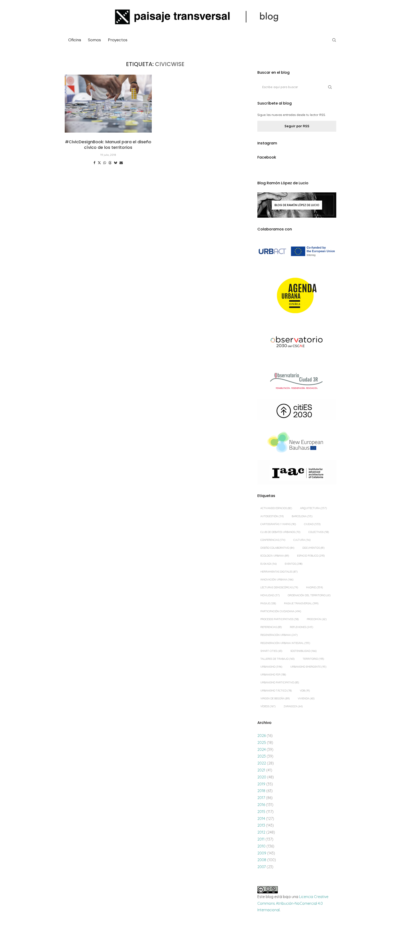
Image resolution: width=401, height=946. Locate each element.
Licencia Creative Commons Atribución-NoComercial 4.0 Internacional (292, 903)
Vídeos (267, 706)
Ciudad (312, 524)
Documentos (313, 547)
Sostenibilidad (303, 651)
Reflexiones (301, 627)
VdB (305, 690)
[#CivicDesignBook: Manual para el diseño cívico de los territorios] (108, 104)
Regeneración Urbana (279, 635)
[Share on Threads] (110, 163)
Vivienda (306, 698)
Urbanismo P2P (273, 674)
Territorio (313, 658)
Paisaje (268, 603)
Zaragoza (293, 706)
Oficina (74, 40)
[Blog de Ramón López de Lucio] (296, 204)
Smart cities (271, 651)
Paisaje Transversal (301, 603)
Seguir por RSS (297, 126)
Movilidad (270, 595)
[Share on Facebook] (94, 163)
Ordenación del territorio (309, 595)
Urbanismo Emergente (308, 666)
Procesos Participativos (279, 619)
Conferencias (272, 539)
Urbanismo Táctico (276, 690)
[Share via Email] (121, 163)
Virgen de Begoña (275, 698)
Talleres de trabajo (277, 658)
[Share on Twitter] (99, 163)
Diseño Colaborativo (277, 547)
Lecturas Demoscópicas (279, 587)
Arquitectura (313, 508)
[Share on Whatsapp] (104, 163)
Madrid (314, 587)
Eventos (293, 563)
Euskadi (268, 563)
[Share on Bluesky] (115, 163)
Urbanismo (271, 666)
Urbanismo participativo (279, 682)
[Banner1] (296, 251)
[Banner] (296, 342)
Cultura (301, 539)
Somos (94, 40)
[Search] (334, 40)
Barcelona (302, 516)
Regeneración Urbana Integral (285, 643)
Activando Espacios (276, 508)
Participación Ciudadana (280, 611)
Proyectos (117, 40)
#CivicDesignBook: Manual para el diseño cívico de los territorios (108, 144)
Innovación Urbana (276, 579)
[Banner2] (296, 295)
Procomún (317, 619)
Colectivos (318, 532)
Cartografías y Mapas (278, 524)
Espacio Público (311, 555)
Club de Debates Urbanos (280, 532)
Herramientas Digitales (279, 571)
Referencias (271, 627)
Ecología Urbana (274, 555)
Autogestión (272, 516)
